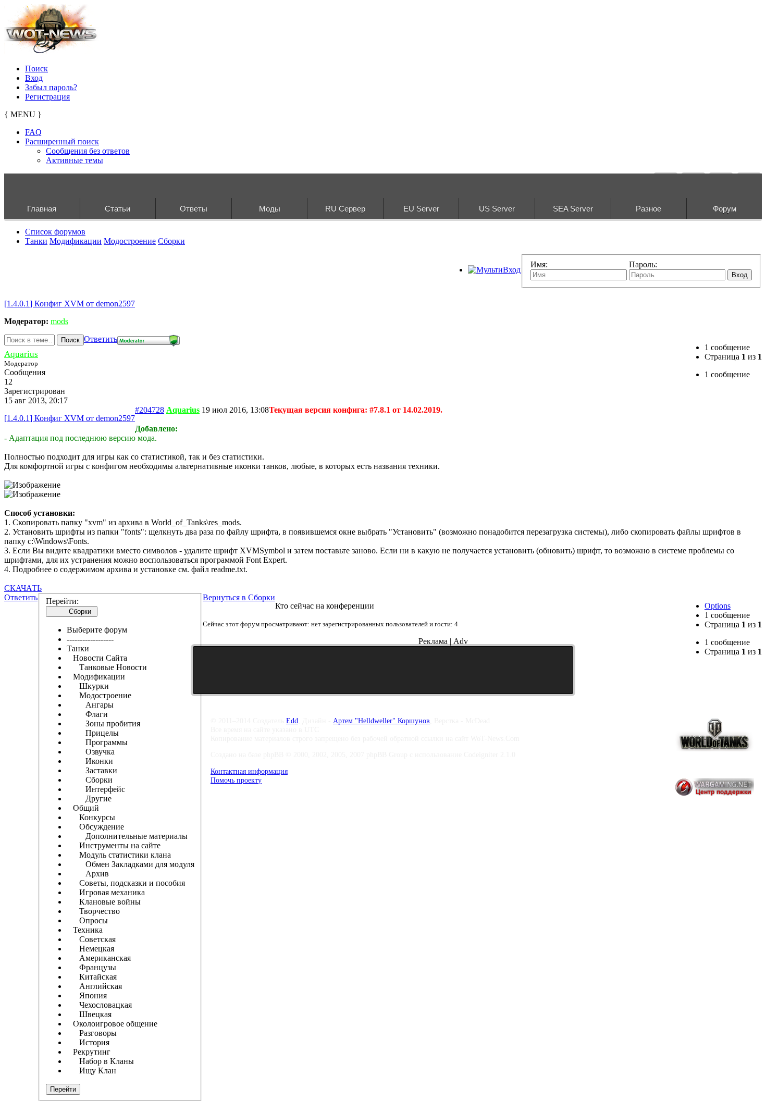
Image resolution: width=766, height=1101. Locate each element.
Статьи (117, 208)
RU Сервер (345, 208)
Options (718, 605)
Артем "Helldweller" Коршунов (381, 720)
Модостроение (130, 241)
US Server (497, 208)
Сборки (171, 241)
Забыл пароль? (51, 87)
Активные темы (74, 160)
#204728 (149, 409)
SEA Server (573, 208)
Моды (269, 208)
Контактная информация (249, 771)
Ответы (193, 208)
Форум (724, 208)
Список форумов (55, 231)
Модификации (76, 241)
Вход (34, 77)
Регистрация (47, 96)
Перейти (63, 1089)
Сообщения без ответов (88, 150)
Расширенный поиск (62, 141)
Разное (648, 208)
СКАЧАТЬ (23, 588)
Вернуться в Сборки (239, 597)
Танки (36, 241)
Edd (292, 720)
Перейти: (62, 601)
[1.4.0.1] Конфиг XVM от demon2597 (69, 303)
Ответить (100, 339)
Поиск (36, 68)
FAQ (33, 132)
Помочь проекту (236, 780)
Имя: (539, 264)
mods (59, 321)
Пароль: (643, 264)
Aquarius (21, 354)
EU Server (421, 208)
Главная (41, 208)
